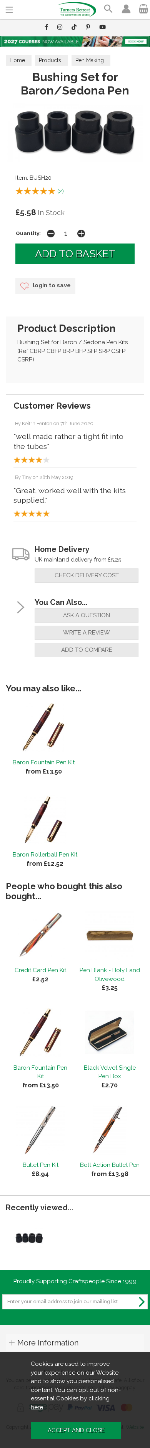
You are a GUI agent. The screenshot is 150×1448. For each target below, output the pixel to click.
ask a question (86, 615)
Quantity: (28, 233)
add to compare (86, 649)
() (60, 191)
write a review (86, 632)
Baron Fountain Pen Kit (44, 762)
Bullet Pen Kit (40, 1164)
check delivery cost (87, 575)
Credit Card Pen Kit (40, 970)
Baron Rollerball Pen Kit (45, 854)
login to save (51, 285)
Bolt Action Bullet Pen (110, 1164)
